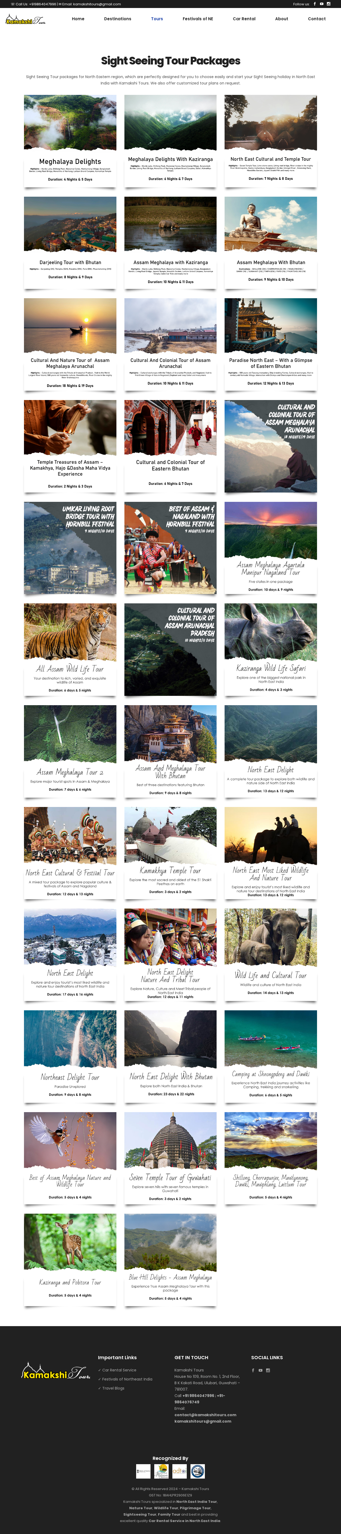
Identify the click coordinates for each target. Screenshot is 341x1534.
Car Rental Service (119, 1370)
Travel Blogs (113, 1388)
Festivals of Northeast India (127, 1379)
